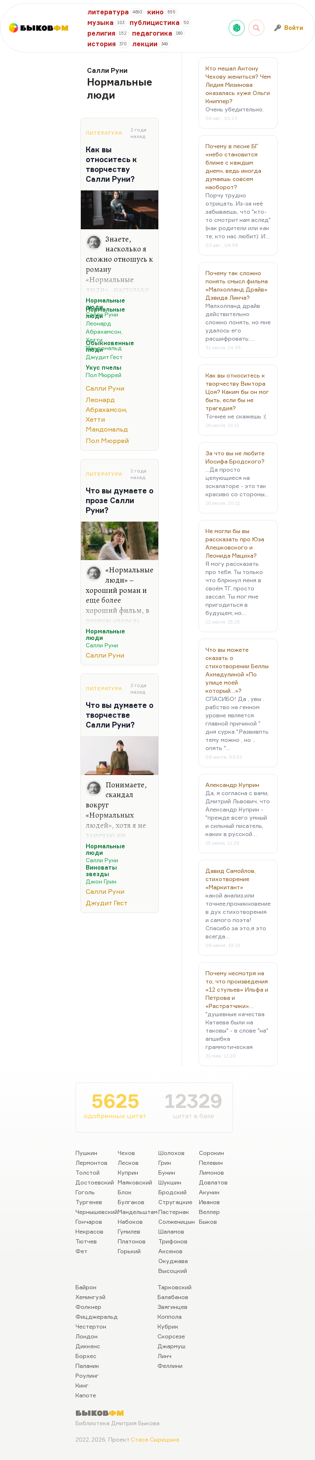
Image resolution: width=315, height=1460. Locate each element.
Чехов (126, 1152)
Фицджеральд (96, 1316)
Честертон (90, 1326)
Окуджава (173, 1260)
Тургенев (88, 1201)
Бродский (172, 1192)
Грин (164, 1162)
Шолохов (171, 1152)
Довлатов (213, 1182)
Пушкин (86, 1152)
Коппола (170, 1316)
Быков (208, 1221)
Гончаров (88, 1221)
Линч (164, 1355)
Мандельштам (138, 1211)
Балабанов (173, 1296)
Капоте (85, 1395)
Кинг (82, 1385)
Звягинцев (172, 1306)
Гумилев (129, 1231)
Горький (129, 1251)
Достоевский (94, 1182)
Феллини (170, 1365)
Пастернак (173, 1211)
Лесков (128, 1162)
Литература (104, 133)
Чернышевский (96, 1211)
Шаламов (171, 1231)
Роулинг (87, 1375)
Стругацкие (175, 1201)
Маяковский (135, 1182)
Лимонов (211, 1172)
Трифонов (172, 1241)
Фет (81, 1251)
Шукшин (169, 1182)
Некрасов (89, 1231)
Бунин (166, 1172)
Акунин (209, 1192)
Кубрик (168, 1326)
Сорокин (211, 1152)
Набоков (130, 1221)
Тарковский (175, 1287)
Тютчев (86, 1241)
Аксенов (170, 1251)
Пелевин (211, 1162)
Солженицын (176, 1221)
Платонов (132, 1241)
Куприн (128, 1172)
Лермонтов (91, 1162)
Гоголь (85, 1192)
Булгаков (131, 1201)
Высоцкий (172, 1270)
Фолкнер (88, 1306)
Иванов (209, 1201)
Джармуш (171, 1345)
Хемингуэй (90, 1296)
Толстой (87, 1172)
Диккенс (87, 1345)
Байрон (85, 1287)
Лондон (86, 1336)
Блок (125, 1192)
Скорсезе (171, 1336)
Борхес (85, 1355)
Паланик (87, 1365)
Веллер (209, 1211)
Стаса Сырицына (155, 1439)
